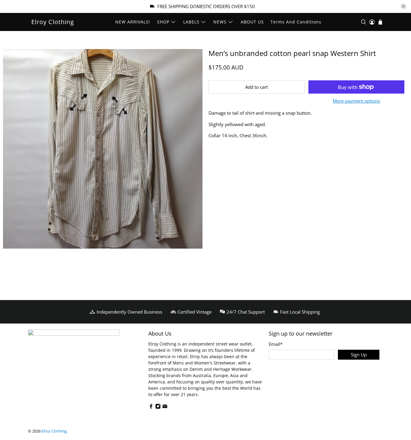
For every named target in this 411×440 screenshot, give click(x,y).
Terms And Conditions (295, 22)
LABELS (191, 22)
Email (276, 344)
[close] (403, 6)
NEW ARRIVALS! (132, 22)
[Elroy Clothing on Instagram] (158, 407)
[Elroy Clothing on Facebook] (151, 407)
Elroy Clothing (52, 22)
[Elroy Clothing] (73, 350)
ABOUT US (252, 22)
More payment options (356, 101)
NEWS (220, 22)
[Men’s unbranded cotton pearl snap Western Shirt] (102, 149)
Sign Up (359, 355)
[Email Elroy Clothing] (165, 407)
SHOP (163, 22)
